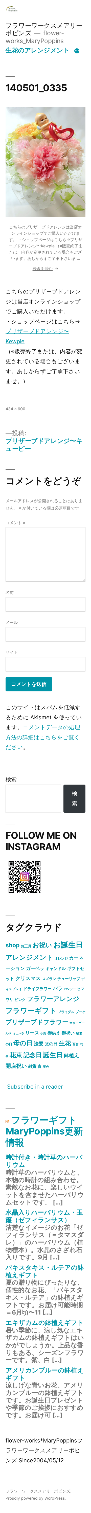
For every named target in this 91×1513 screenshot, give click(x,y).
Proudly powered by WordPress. (36, 1498)
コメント (15, 522)
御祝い (68, 1032)
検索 (11, 779)
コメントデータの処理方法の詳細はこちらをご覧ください (43, 737)
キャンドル (56, 968)
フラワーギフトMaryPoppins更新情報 (44, 1131)
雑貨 (32, 1066)
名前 (10, 592)
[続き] (77, 51)
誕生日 (53, 1055)
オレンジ (61, 958)
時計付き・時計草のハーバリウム (44, 1160)
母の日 (23, 1043)
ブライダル (66, 1012)
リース (32, 1032)
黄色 (46, 1066)
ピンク (20, 999)
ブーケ (80, 1012)
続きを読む (46, 268)
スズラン (49, 979)
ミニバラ (18, 1033)
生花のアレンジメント (38, 50)
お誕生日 (68, 944)
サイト (12, 652)
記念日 (33, 1055)
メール (12, 622)
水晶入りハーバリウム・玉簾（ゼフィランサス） (44, 1216)
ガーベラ (35, 968)
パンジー (70, 989)
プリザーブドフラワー (37, 1022)
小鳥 (43, 1033)
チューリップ (68, 979)
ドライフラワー (37, 988)
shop (12, 945)
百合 (75, 1044)
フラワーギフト (31, 1010)
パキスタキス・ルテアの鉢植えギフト (45, 1271)
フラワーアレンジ (53, 998)
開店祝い (16, 1065)
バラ (57, 988)
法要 (38, 1043)
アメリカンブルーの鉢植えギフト (45, 1374)
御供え (54, 1032)
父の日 (51, 1043)
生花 (65, 1043)
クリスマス (28, 978)
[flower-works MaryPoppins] (24, 893)
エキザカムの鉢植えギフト (45, 1322)
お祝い (42, 945)
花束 (16, 1055)
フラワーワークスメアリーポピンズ (38, 1491)
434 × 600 (15, 409)
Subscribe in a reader (35, 1086)
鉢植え (71, 1055)
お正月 (26, 946)
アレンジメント (29, 957)
